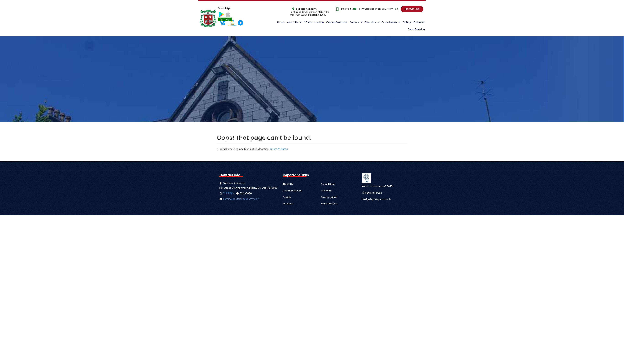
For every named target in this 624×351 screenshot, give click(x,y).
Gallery (407, 22)
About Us (292, 22)
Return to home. (278, 149)
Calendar (419, 22)
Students (288, 203)
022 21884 (346, 9)
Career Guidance (336, 22)
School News (328, 184)
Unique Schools (382, 199)
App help (225, 19)
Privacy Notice (329, 197)
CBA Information (314, 22)
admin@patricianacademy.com (376, 8)
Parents (287, 197)
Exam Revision (416, 29)
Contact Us (412, 9)
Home (281, 22)
